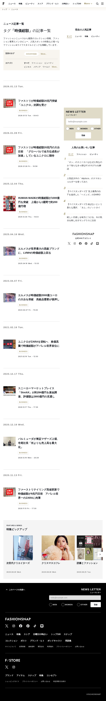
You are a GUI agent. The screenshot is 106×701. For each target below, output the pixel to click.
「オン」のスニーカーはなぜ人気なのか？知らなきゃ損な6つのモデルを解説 (84, 165)
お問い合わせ (79, 646)
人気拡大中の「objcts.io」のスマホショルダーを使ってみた (84, 180)
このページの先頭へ (17, 590)
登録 (83, 135)
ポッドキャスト (55, 641)
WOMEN (84, 129)
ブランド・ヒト (52, 4)
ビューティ (30, 4)
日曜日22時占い (40, 634)
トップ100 (77, 4)
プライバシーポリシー (64, 646)
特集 (20, 4)
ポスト (24, 641)
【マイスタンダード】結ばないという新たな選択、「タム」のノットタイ (84, 206)
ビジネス (27, 67)
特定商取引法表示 (59, 681)
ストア (40, 4)
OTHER (97, 129)
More (87, 3)
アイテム (21, 675)
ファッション (37, 63)
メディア (37, 67)
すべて (26, 63)
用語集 (68, 641)
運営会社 (41, 646)
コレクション (11, 641)
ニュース (12, 4)
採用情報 (22, 646)
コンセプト (52, 675)
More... (44, 54)
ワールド (46, 67)
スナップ (68, 634)
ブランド (9, 675)
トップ (4, 9)
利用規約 (50, 646)
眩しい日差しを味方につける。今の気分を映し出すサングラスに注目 (84, 219)
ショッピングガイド (12, 681)
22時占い (65, 4)
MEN (72, 129)
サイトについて (10, 646)
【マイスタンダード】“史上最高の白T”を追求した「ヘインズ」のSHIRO (84, 193)
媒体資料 (31, 646)
